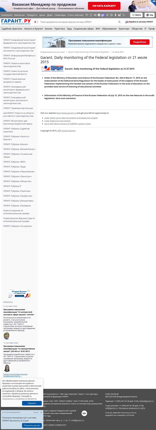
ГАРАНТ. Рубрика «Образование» (19, 171)
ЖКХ (98, 28)
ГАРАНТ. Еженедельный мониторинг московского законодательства (15, 100)
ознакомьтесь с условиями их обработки (19, 398)
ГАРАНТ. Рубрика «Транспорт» (17, 176)
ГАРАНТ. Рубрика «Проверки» (17, 205)
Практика (59, 28)
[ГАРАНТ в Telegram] (107, 15)
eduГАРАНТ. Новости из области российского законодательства (18, 114)
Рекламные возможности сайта (132, 408)
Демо (50, 15)
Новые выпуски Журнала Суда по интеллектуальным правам (19, 220)
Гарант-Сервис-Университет (54, 425)
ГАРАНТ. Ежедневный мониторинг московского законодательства (19, 49)
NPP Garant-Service (67, 130)
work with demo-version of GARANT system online (67, 123)
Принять (32, 403)
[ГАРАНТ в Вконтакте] (95, 15)
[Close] (41, 412)
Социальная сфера (83, 28)
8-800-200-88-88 (112, 394)
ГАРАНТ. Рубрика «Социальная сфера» (17, 155)
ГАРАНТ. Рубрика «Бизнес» (15, 144)
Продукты (32, 15)
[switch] (36, 22)
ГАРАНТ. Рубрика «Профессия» (17, 196)
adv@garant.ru (111, 408)
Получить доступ (32, 425)
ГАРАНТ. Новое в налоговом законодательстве (16, 65)
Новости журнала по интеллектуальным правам (16, 212)
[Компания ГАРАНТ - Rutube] (119, 15)
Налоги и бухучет (33, 28)
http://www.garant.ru (66, 113)
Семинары (60, 15)
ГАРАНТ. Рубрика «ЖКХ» (14, 161)
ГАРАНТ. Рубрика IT (12, 186)
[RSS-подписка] (123, 15)
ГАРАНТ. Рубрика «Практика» (17, 191)
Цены (42, 15)
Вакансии (19, 15)
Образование (109, 28)
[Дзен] (99, 15)
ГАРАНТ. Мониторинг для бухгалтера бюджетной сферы (17, 122)
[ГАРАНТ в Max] (103, 15)
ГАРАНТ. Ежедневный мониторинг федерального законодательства (19, 41)
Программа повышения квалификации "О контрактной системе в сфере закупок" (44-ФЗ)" (18, 312)
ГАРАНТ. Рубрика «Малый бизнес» (19, 149)
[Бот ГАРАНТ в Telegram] (111, 15)
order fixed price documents (57, 120)
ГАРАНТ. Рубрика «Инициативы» (18, 200)
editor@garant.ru (146, 401)
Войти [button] (138, 15)
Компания (6, 15)
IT (145, 28)
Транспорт (124, 28)
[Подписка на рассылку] (86, 15)
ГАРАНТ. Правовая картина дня (18, 108)
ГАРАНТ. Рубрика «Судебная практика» (16, 130)
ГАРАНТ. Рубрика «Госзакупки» (17, 226)
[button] (139, 22)
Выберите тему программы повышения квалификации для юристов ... (15, 375)
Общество (137, 28)
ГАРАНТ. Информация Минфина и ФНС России (19, 57)
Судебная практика (11, 28)
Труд (69, 28)
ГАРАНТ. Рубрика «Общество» (17, 181)
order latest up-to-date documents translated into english (71, 118)
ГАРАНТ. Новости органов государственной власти (15, 72)
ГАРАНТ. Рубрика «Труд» (14, 166)
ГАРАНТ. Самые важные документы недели (14, 80)
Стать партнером (77, 15)
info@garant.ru (77, 420)
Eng (151, 15)
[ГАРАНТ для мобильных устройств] (90, 15)
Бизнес (49, 28)
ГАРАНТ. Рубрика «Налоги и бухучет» (16, 138)
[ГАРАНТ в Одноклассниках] (115, 15)
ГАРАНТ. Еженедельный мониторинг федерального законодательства (16, 89)
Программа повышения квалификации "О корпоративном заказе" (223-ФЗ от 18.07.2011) (19, 348)
